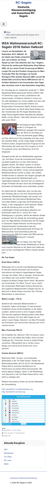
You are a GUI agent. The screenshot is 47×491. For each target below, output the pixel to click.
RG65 (6, 464)
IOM (5, 449)
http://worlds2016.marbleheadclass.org (17, 389)
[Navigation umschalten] (3, 24)
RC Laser (7, 460)
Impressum (14, 478)
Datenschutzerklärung (28, 478)
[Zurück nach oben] (43, 486)
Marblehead (8, 453)
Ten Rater (8, 456)
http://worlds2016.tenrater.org (13, 391)
